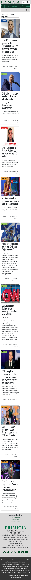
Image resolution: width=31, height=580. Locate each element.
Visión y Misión (15, 520)
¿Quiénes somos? (15, 518)
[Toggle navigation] (27, 10)
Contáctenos (15, 522)
